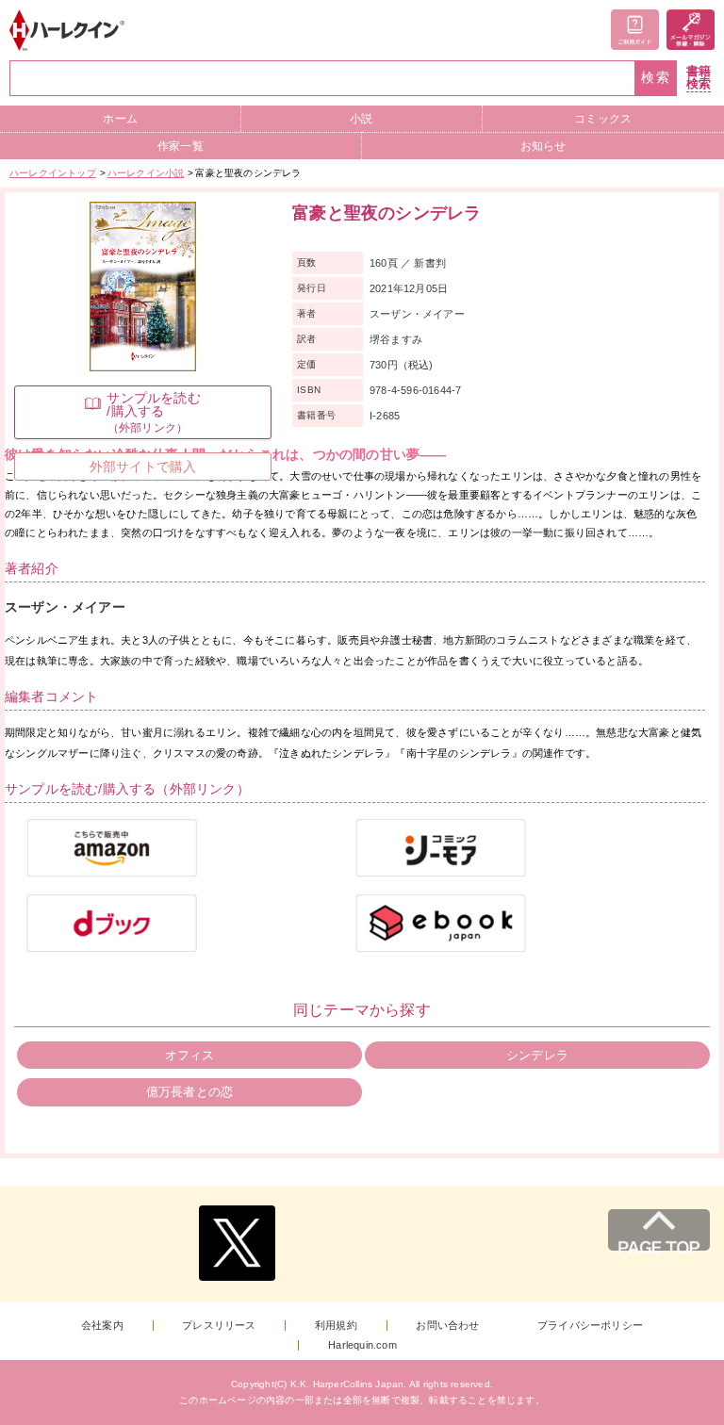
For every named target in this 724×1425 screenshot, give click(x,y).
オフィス (190, 1055)
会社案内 (102, 1325)
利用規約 (336, 1325)
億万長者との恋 (189, 1092)
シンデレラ (537, 1055)
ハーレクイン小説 (146, 173)
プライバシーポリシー (590, 1325)
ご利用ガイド (635, 29)
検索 (656, 78)
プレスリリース (218, 1325)
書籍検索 (698, 77)
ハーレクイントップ (52, 173)
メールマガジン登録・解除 (690, 29)
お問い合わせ (447, 1325)
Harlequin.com (362, 1345)
